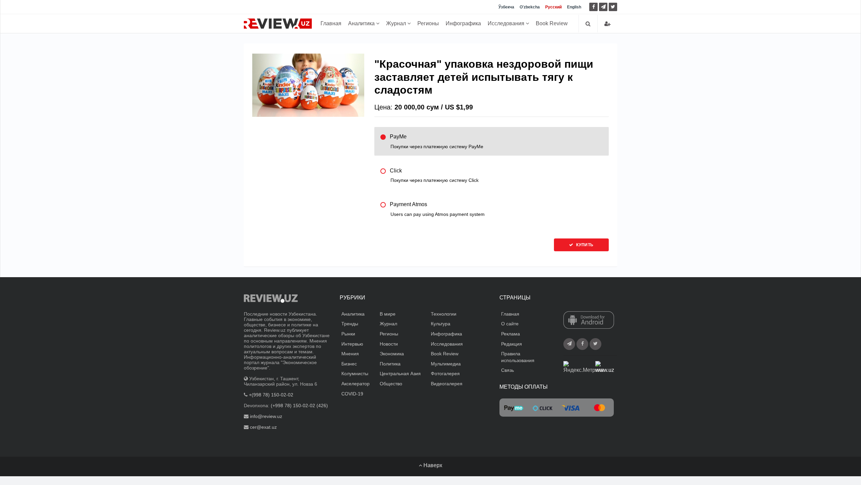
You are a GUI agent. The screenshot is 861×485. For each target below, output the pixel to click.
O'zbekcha (530, 7)
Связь (507, 370)
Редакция (511, 344)
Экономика (392, 353)
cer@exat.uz (263, 427)
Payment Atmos (437, 209)
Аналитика (362, 23)
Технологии (443, 314)
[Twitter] (613, 7)
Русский (553, 7)
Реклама (510, 333)
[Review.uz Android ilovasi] (588, 320)
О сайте (510, 323)
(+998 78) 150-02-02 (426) (299, 405)
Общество (391, 383)
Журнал (396, 23)
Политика (390, 363)
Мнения (350, 353)
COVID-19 (352, 393)
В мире (388, 314)
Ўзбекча (506, 7)
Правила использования (517, 357)
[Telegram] (603, 7)
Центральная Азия (400, 373)
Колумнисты (354, 373)
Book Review (552, 23)
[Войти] (607, 24)
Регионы (428, 23)
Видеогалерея (446, 383)
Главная (331, 23)
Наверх (432, 465)
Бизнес (349, 363)
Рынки (348, 333)
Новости (389, 344)
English (574, 7)
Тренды (349, 323)
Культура (440, 323)
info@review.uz (266, 416)
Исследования (507, 23)
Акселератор (355, 383)
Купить (584, 245)
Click (434, 175)
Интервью (352, 344)
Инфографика (463, 23)
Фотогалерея (445, 373)
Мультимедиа (446, 363)
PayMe (436, 141)
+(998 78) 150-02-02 (271, 394)
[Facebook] (593, 7)
